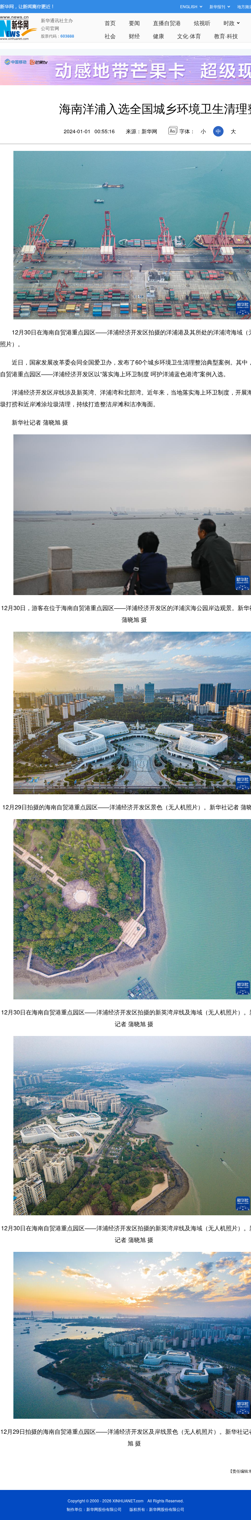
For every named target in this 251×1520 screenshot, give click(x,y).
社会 (110, 36)
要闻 (134, 23)
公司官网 (50, 28)
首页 (110, 23)
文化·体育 (189, 36)
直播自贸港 (167, 23)
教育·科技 (226, 36)
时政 (229, 23)
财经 (134, 36)
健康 (158, 36)
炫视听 (202, 23)
